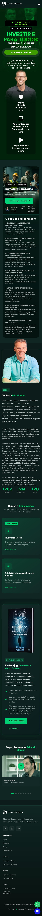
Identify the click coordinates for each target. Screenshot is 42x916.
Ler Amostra (13, 728)
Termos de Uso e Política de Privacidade (9, 891)
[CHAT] (37, 911)
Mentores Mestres (9, 875)
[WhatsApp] (37, 904)
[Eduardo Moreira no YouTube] (18, 828)
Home (5, 840)
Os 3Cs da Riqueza (10, 864)
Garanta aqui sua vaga (18, 201)
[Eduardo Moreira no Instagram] (11, 828)
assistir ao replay (21, 52)
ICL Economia (8, 878)
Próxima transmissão (32, 209)
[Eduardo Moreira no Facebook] (5, 828)
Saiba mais (9, 549)
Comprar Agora (17, 721)
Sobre (5, 847)
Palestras (6, 843)
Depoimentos (7, 850)
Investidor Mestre (9, 861)
